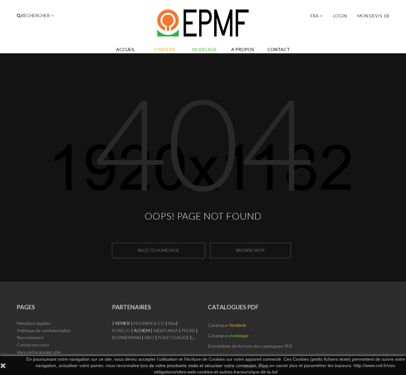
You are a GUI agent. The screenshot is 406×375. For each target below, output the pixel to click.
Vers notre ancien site (39, 352)
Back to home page (158, 250)
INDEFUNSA (165, 330)
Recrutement (30, 337)
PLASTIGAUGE (173, 337)
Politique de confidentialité (43, 330)
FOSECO (121, 330)
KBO (149, 337)
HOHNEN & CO (149, 323)
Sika (172, 323)
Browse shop (250, 250)
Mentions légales (34, 323)
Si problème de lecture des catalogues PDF (250, 346)
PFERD (188, 330)
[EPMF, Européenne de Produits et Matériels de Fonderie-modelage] (203, 21)
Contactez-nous (33, 344)
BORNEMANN (126, 337)
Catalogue (227, 325)
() (373, 15)
